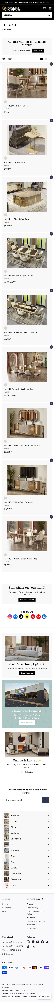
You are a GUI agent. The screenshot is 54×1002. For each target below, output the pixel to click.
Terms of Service (33, 925)
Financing (31, 917)
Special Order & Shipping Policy (37, 912)
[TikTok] (21, 616)
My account (32, 928)
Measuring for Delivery (36, 921)
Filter (9, 59)
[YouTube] (38, 616)
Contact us (6, 908)
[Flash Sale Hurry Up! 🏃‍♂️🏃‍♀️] (27, 648)
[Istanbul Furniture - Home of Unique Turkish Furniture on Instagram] (28, 941)
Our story (6, 904)
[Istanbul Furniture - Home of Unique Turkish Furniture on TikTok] (28, 946)
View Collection (27, 772)
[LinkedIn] (44, 616)
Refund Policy (32, 908)
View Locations (27, 722)
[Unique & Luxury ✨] (27, 744)
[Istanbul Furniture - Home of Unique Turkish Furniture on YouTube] (37, 941)
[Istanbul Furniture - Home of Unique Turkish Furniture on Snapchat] (47, 941)
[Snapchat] (27, 616)
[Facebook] (15, 616)
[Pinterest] (33, 616)
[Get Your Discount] (45, 800)
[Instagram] (9, 616)
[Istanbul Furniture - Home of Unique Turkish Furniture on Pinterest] (42, 941)
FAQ (4, 911)
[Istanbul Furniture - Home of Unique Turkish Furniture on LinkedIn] (33, 946)
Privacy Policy (32, 904)
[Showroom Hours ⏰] (27, 695)
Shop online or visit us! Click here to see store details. (27, 2)
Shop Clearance (27, 673)
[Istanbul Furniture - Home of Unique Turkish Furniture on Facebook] (33, 941)
